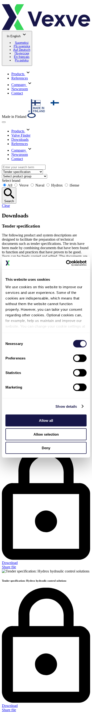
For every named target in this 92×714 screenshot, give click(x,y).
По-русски (22, 53)
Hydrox (57, 185)
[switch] (80, 358)
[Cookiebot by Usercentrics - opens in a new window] (66, 263)
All (10, 185)
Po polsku (22, 60)
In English (18, 48)
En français (21, 57)
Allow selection (46, 434)
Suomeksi (22, 43)
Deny (46, 448)
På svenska (22, 46)
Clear (6, 206)
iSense (74, 185)
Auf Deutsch (21, 50)
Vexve (23, 185)
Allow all (46, 420)
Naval (39, 185)
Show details (66, 406)
